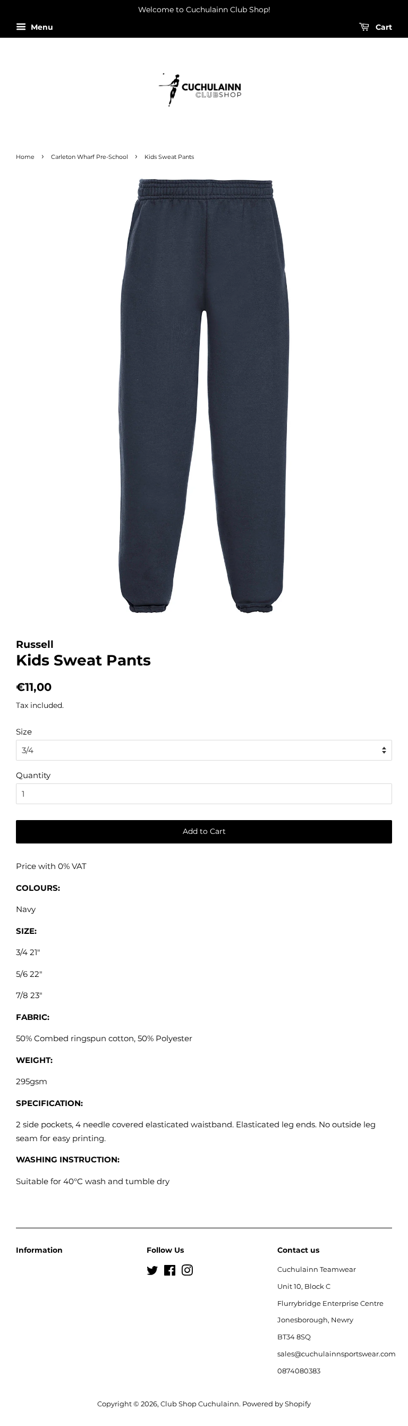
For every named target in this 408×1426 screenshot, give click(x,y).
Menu (41, 27)
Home (25, 157)
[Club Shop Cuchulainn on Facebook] (170, 1273)
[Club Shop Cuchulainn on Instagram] (187, 1273)
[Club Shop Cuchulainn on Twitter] (152, 1273)
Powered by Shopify (276, 1404)
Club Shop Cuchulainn (199, 1404)
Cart (382, 27)
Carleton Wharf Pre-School (89, 157)
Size (24, 732)
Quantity (33, 775)
